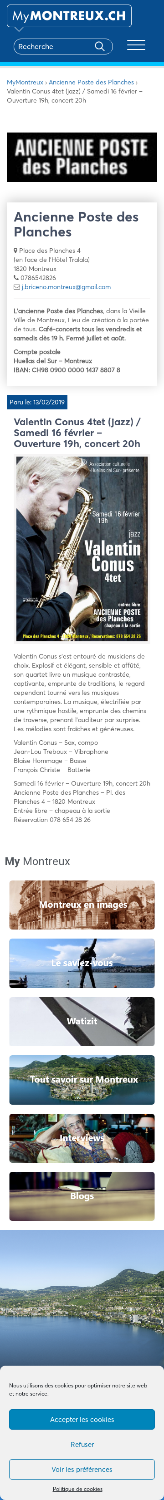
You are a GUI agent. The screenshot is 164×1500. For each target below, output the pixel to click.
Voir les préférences (82, 1469)
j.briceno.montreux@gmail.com (66, 287)
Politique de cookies (77, 1488)
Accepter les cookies (82, 1419)
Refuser (82, 1444)
